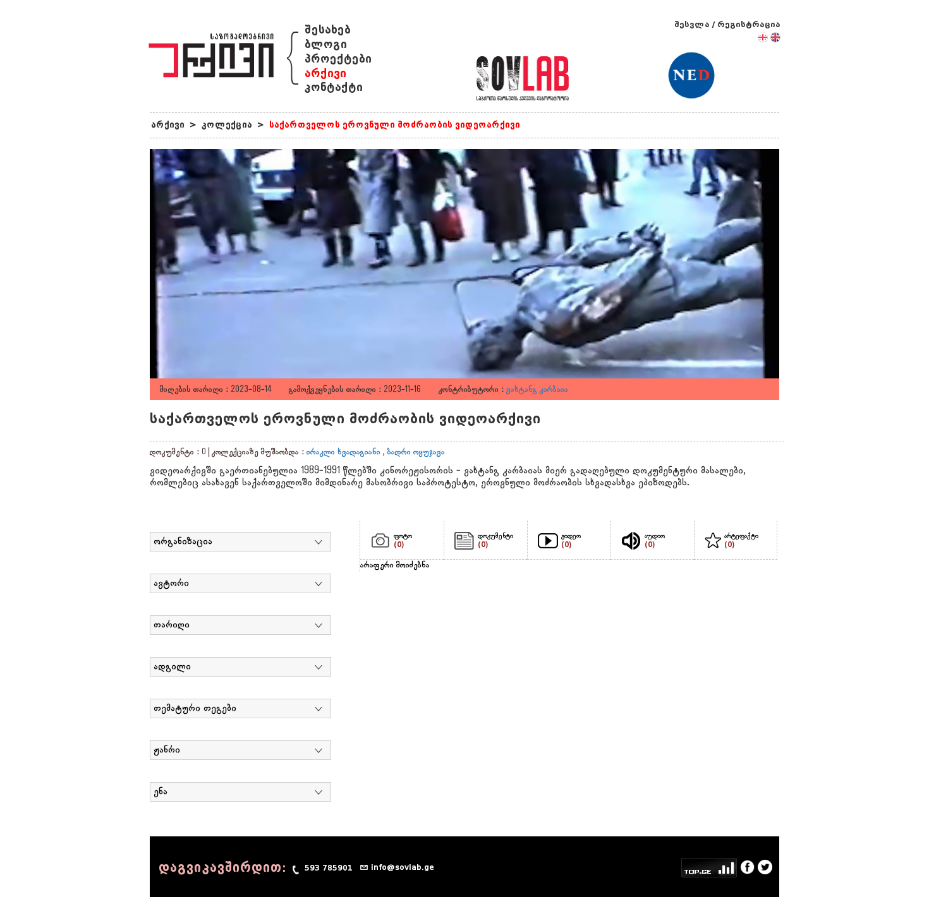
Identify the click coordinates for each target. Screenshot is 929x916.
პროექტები (338, 59)
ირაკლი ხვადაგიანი (343, 452)
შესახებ (328, 30)
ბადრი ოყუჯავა (416, 452)
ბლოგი (326, 45)
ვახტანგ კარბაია (537, 389)
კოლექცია (227, 124)
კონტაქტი (334, 87)
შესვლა (692, 24)
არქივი (325, 74)
